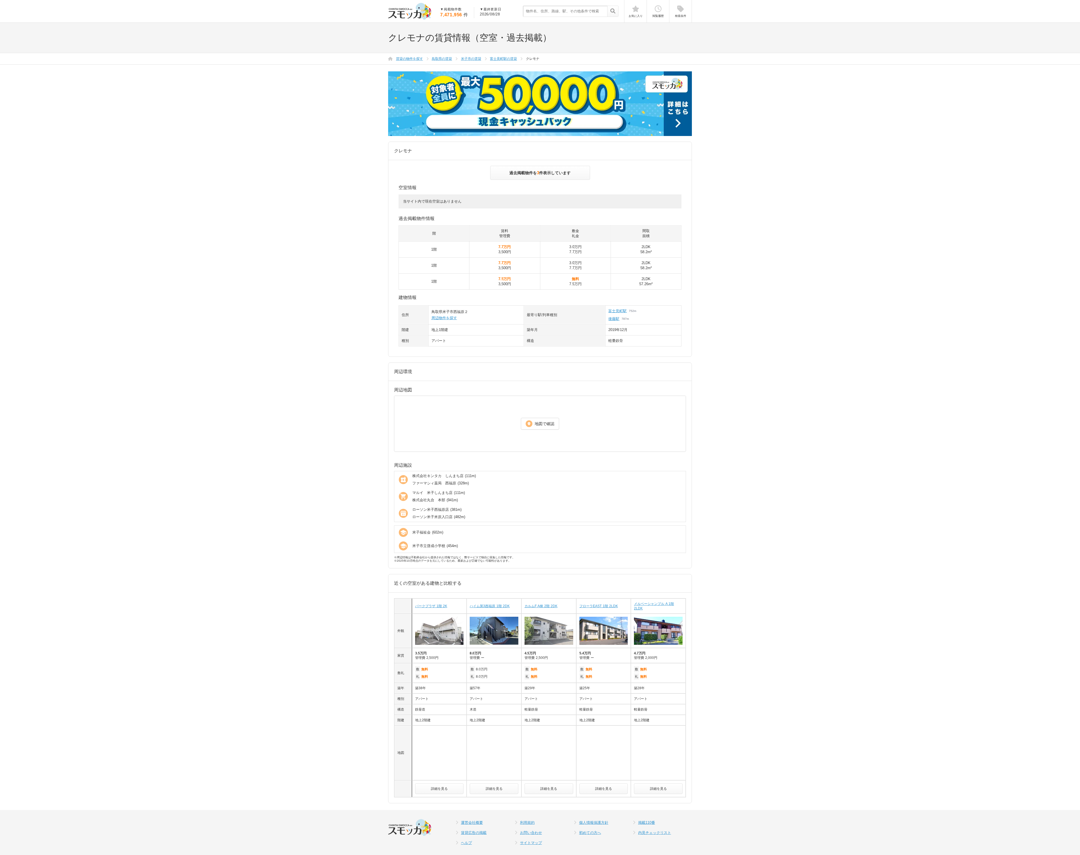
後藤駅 (613, 319)
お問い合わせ (531, 833)
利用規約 (527, 822)
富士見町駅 (617, 311)
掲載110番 (646, 822)
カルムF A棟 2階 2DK (541, 606)
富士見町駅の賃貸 (503, 59)
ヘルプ (466, 843)
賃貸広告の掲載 (474, 833)
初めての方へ (590, 833)
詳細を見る (439, 789)
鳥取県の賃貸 (442, 59)
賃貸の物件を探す (409, 59)
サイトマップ (531, 843)
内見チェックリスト (654, 833)
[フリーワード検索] (612, 11)
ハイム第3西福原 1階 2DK (490, 606)
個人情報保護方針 (593, 822)
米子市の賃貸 (471, 59)
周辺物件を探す (444, 318)
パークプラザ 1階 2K (431, 606)
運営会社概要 (472, 822)
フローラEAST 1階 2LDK (598, 606)
